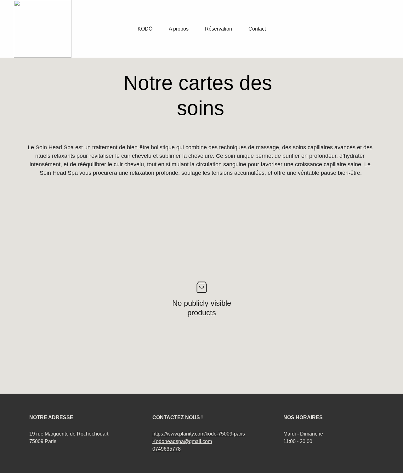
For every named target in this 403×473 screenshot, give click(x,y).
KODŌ (145, 28)
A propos (179, 28)
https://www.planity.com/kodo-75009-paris (198, 433)
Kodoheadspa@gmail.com (182, 441)
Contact (257, 28)
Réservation (218, 28)
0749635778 (166, 449)
